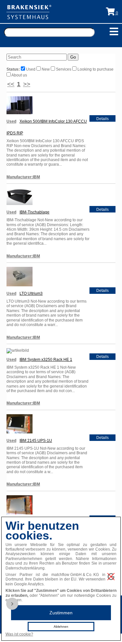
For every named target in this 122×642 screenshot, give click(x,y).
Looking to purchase (95, 69)
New (46, 69)
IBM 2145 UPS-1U (36, 440)
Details (102, 118)
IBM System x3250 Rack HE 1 (46, 359)
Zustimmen (61, 612)
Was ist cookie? (19, 634)
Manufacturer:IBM (23, 177)
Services (63, 69)
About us (19, 75)
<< (10, 84)
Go (73, 57)
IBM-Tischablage (34, 212)
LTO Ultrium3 (31, 293)
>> (26, 84)
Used (30, 69)
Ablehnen (61, 626)
